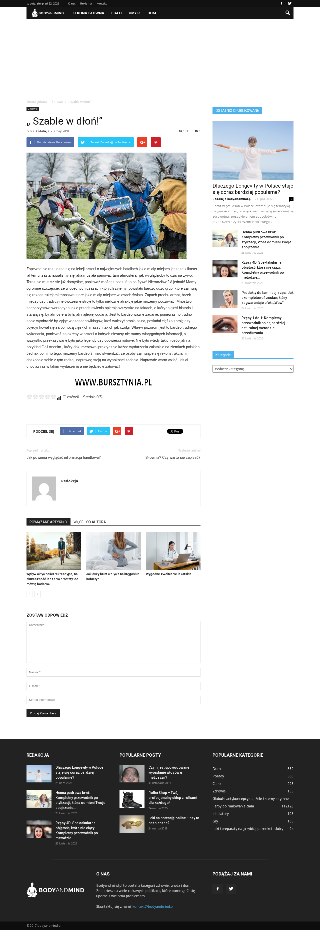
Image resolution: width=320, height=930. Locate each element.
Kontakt (101, 3)
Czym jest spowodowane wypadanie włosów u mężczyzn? (168, 772)
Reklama (86, 3)
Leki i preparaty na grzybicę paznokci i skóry (247, 828)
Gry (215, 821)
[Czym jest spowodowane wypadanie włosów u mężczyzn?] (132, 773)
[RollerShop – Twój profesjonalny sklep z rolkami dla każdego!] (132, 799)
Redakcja (43, 131)
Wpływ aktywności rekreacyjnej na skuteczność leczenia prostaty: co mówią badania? (52, 579)
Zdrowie (33, 109)
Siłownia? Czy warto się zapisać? (173, 457)
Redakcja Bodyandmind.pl (232, 199)
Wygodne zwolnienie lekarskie (169, 574)
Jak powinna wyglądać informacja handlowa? (63, 457)
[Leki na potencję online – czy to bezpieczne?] (132, 824)
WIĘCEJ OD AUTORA (90, 522)
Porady (218, 776)
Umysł (134, 13)
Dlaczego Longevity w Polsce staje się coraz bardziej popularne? (252, 189)
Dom (152, 13)
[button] (288, 13)
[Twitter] (290, 3)
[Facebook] (281, 3)
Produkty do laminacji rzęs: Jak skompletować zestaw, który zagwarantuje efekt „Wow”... (268, 298)
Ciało (116, 13)
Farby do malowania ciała (233, 806)
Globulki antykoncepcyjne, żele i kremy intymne (250, 798)
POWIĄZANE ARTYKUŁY (49, 522)
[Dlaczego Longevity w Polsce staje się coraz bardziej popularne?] (253, 150)
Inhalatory (220, 813)
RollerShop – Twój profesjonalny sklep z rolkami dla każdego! (172, 798)
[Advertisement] (160, 57)
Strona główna (88, 13)
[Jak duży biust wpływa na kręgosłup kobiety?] (113, 551)
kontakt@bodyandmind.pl (153, 906)
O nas (72, 3)
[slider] (41, 396)
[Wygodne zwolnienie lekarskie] (173, 551)
